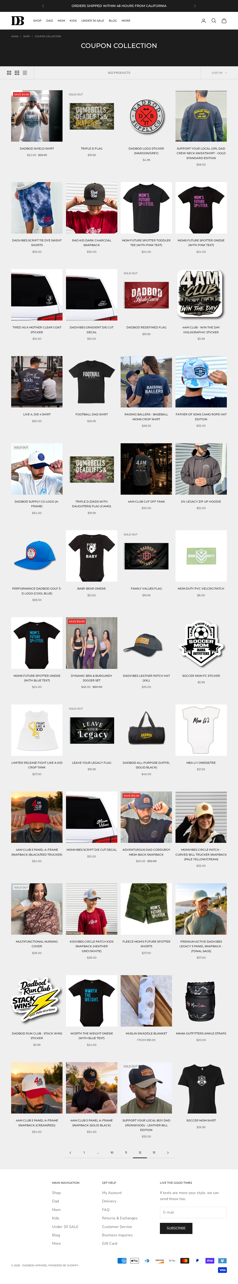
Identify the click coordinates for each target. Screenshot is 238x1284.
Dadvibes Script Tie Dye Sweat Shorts (37, 243)
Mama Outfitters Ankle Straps (201, 1033)
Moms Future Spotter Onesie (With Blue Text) (36, 678)
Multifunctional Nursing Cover (37, 944)
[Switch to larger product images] (9, 73)
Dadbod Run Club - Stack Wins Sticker (37, 1036)
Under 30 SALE (92, 20)
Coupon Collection (48, 36)
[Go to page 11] (70, 1152)
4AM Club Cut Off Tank (146, 501)
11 (126, 1152)
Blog (113, 20)
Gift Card (109, 1243)
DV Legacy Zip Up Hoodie (201, 501)
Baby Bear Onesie (91, 588)
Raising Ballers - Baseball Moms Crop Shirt (146, 417)
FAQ (105, 1209)
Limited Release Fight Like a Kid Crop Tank (37, 765)
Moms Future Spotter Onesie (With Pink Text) (201, 243)
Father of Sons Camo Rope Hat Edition (201, 417)
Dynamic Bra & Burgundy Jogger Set (91, 678)
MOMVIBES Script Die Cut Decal (91, 849)
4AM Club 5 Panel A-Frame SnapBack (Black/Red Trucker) (36, 852)
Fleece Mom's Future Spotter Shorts (146, 944)
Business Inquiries (117, 1235)
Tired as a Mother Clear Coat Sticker (37, 330)
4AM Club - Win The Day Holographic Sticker (201, 330)
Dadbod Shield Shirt (37, 148)
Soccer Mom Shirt (201, 1120)
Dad (49, 20)
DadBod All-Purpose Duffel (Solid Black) (146, 765)
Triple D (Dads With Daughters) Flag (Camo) (91, 504)
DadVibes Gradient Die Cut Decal (91, 330)
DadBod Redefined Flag (146, 327)
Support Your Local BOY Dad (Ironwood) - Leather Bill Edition (146, 1125)
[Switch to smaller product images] (17, 73)
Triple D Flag (91, 148)
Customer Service (117, 1226)
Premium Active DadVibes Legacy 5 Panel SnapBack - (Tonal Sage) (201, 946)
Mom (61, 20)
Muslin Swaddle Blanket (146, 1033)
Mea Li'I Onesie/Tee (201, 762)
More (126, 20)
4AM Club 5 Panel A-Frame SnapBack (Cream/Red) (37, 1123)
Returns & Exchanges (120, 1218)
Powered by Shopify (63, 1265)
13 (154, 1152)
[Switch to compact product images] (25, 73)
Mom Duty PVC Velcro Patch (201, 588)
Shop (37, 20)
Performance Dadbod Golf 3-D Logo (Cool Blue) (37, 591)
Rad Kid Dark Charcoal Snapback (91, 243)
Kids (73, 20)
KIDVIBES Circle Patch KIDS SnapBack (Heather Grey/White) (91, 946)
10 (112, 1152)
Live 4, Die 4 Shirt (37, 414)
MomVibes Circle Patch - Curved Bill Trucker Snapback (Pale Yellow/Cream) (201, 854)
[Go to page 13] (168, 1152)
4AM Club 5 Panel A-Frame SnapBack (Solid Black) (91, 1123)
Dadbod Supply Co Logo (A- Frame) (37, 504)
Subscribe (176, 1228)
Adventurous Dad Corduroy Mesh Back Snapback (146, 852)
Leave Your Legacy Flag (91, 762)
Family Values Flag (146, 588)
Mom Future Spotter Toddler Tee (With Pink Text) (146, 243)
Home (14, 36)
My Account (112, 1192)
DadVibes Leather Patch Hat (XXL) (146, 678)
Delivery (109, 1201)
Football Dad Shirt (92, 414)
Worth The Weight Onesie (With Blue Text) (91, 1036)
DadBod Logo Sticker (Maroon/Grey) (146, 151)
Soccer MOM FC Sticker (201, 675)
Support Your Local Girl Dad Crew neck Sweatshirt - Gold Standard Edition (201, 153)
